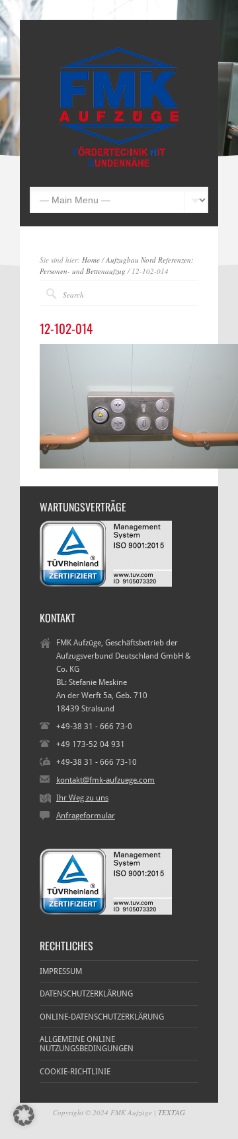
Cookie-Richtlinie (75, 1071)
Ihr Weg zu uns (82, 797)
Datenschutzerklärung (86, 993)
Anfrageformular (85, 815)
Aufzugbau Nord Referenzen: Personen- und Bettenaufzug (117, 265)
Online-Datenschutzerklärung (102, 1017)
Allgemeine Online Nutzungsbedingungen (87, 1044)
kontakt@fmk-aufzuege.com (105, 780)
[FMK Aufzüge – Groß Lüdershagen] (119, 167)
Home (91, 260)
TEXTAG (171, 1112)
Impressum (61, 971)
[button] (24, 1115)
